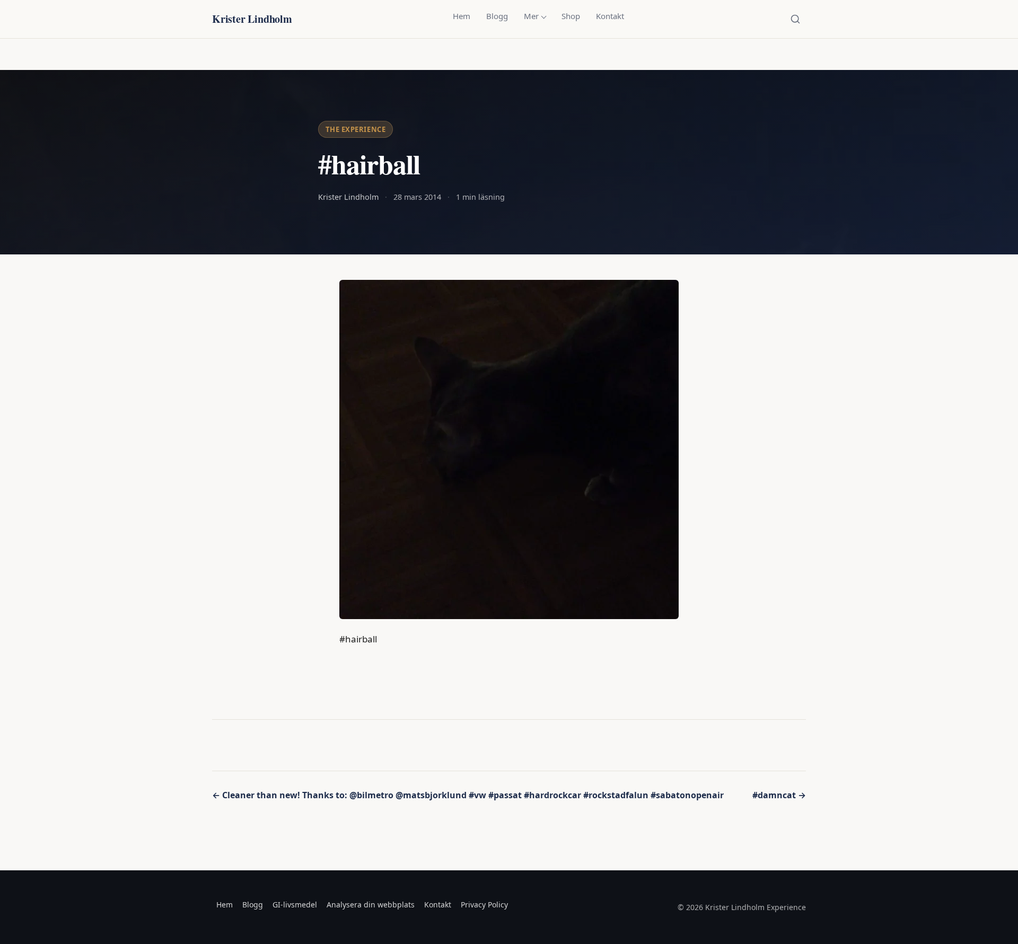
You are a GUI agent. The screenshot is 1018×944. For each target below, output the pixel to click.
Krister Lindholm (252, 19)
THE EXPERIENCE (355, 129)
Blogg (497, 16)
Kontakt (610, 16)
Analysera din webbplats (371, 904)
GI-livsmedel (295, 904)
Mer (531, 16)
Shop (570, 16)
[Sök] (795, 19)
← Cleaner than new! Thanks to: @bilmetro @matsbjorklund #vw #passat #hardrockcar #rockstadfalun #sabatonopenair (468, 795)
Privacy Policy (484, 904)
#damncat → (779, 795)
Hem (461, 16)
